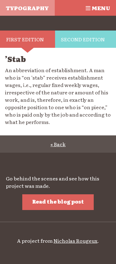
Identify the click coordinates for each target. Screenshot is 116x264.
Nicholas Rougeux (75, 240)
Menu (100, 8)
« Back (58, 144)
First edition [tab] (25, 39)
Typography (27, 8)
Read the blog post (58, 201)
